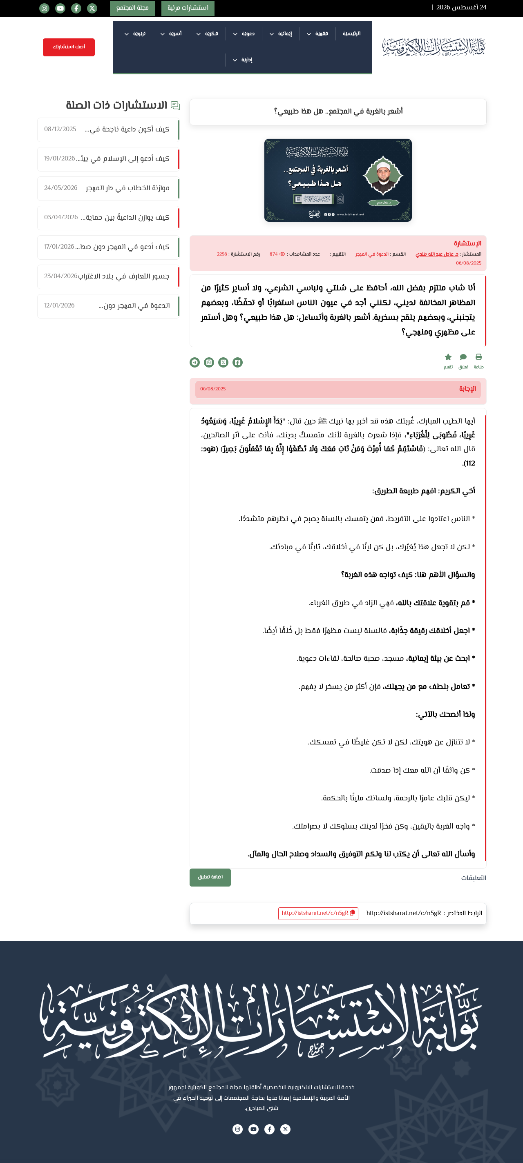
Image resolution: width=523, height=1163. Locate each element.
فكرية (211, 34)
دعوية (248, 34)
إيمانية (284, 34)
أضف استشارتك (69, 47)
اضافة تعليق (210, 877)
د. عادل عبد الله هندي (437, 254)
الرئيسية (351, 34)
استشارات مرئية (188, 8)
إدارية (246, 60)
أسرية (174, 34)
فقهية (321, 34)
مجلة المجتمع (132, 8)
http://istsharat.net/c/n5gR (316, 913)
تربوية (138, 34)
